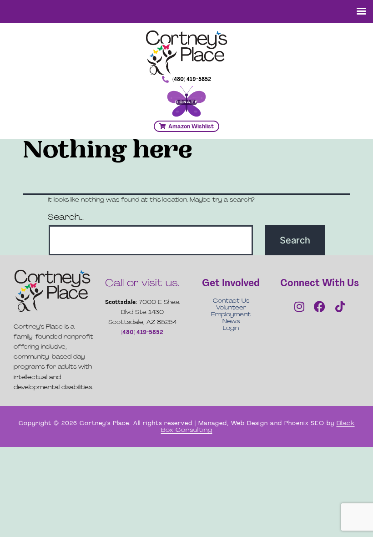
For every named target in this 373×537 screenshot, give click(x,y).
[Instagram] (299, 306)
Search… (66, 217)
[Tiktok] (340, 306)
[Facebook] (320, 306)
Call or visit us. (142, 282)
